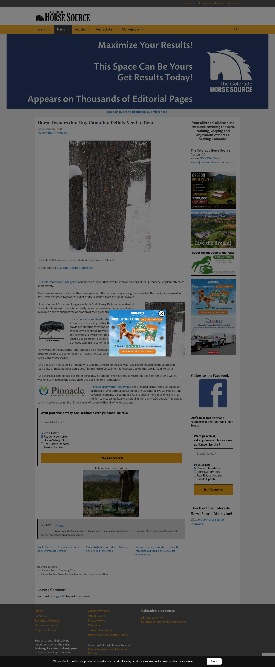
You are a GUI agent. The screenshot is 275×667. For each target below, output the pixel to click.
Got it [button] (214, 661)
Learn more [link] (185, 661)
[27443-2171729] (137, 355)
